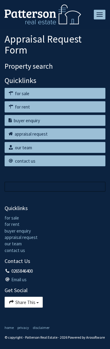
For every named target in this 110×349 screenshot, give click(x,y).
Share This (25, 302)
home (9, 327)
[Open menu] (99, 14)
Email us (19, 279)
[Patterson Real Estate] (43, 14)
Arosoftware (95, 337)
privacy (23, 327)
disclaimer (41, 327)
